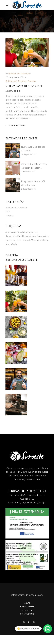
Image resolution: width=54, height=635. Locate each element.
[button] (47, 628)
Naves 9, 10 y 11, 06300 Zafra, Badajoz (27, 502)
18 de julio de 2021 (15, 77)
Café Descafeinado (26, 235)
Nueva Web (11, 244)
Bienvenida (10, 235)
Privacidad (27, 606)
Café (7, 211)
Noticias (32, 81)
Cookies (27, 610)
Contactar (27, 614)
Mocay (45, 240)
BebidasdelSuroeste (27, 231)
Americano (10, 231)
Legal (27, 603)
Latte (18, 240)
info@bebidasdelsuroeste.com (27, 595)
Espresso (10, 240)
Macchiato (36, 240)
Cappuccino (42, 235)
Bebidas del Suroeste (19, 73)
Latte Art (26, 240)
